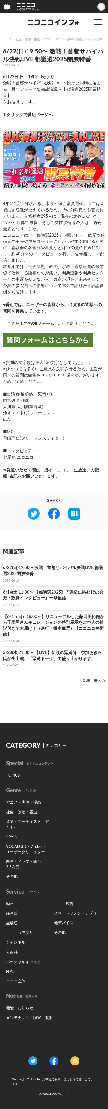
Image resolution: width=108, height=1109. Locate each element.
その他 (12, 877)
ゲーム (12, 837)
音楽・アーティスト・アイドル (27, 824)
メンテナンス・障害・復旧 (29, 1018)
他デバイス (64, 923)
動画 (10, 904)
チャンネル (16, 943)
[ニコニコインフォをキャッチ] (75, 1060)
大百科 (12, 953)
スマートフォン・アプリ (75, 913)
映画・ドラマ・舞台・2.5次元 (25, 864)
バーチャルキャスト (23, 962)
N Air (10, 972)
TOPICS (13, 776)
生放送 (12, 923)
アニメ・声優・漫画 (23, 803)
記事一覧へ (92, 680)
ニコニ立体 (16, 981)
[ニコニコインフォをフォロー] (33, 1060)
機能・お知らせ (19, 1008)
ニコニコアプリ (19, 933)
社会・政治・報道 (28, 39)
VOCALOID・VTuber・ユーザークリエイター (26, 849)
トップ (7, 39)
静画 (10, 914)
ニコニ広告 (64, 904)
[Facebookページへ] (54, 1060)
